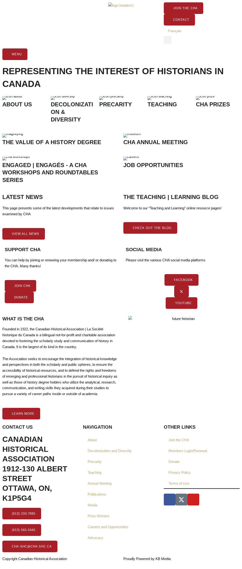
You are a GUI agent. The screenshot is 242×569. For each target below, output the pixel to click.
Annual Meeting (100, 483)
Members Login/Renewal (188, 451)
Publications (97, 494)
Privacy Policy (180, 472)
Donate (174, 462)
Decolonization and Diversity (110, 451)
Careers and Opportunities (108, 527)
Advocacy (95, 538)
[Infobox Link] (24, 104)
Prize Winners (98, 516)
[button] (168, 40)
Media (92, 505)
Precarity (95, 462)
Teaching (94, 472)
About (92, 440)
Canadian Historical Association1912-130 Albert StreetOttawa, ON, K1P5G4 (34, 468)
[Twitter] (181, 291)
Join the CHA (179, 440)
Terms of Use (179, 483)
